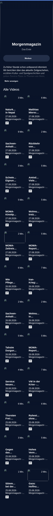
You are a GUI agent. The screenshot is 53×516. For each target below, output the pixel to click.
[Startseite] (26, 5)
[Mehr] (22, 110)
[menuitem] (4, 5)
